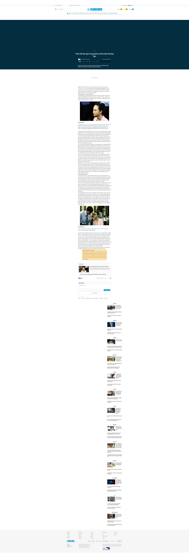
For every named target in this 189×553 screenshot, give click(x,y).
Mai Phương (100, 234)
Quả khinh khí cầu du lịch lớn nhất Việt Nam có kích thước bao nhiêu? (119, 376)
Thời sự (73, 13)
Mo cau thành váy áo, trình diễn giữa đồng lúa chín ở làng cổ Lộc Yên (114, 364)
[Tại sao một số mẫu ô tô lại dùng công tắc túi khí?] (111, 499)
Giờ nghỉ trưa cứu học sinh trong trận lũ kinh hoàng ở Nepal (114, 333)
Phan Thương (83, 59)
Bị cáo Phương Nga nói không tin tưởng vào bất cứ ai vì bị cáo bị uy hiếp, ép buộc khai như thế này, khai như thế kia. (100, 269)
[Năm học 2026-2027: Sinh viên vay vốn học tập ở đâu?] (111, 428)
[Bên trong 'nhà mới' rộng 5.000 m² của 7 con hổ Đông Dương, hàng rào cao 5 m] (111, 358)
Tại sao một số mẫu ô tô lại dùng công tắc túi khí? (119, 498)
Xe (114, 495)
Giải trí (101, 13)
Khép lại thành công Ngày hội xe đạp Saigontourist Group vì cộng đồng (113, 367)
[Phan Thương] (79, 59)
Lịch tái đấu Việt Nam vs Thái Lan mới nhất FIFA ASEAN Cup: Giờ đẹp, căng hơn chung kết (114, 455)
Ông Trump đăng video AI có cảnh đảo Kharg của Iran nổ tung (119, 324)
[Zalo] (133, 5)
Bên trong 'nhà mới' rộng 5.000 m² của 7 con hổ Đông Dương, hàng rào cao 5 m (119, 358)
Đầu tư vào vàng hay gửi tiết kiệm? (119, 340)
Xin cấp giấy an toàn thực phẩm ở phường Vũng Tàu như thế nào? (114, 312)
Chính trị (69, 13)
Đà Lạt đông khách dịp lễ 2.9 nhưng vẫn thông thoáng (114, 385)
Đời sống (82, 13)
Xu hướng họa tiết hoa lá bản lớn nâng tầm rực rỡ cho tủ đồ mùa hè (114, 525)
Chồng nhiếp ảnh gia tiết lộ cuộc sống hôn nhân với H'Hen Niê (119, 393)
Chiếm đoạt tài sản (88, 298)
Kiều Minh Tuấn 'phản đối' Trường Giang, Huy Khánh (114, 402)
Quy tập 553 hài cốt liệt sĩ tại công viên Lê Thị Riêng (114, 316)
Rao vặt (115, 534)
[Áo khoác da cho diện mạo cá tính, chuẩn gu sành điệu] (111, 516)
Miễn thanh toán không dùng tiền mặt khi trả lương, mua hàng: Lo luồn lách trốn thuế (114, 347)
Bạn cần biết (72, 5)
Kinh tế (79, 13)
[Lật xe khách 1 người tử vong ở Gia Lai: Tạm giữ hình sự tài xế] (111, 307)
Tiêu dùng (115, 13)
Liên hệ (79, 5)
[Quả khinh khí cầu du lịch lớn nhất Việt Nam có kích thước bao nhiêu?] (111, 376)
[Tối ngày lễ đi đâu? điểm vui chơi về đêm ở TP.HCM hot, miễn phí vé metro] (111, 410)
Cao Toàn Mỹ (105, 298)
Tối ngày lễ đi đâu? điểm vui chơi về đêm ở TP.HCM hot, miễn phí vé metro (118, 411)
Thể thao (103, 13)
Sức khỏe (85, 13)
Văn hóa (97, 13)
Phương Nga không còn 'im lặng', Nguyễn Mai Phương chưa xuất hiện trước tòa (94, 124)
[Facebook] (130, 5)
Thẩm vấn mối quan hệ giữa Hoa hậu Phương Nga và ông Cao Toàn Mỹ (93, 228)
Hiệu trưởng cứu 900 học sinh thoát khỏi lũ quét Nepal (114, 329)
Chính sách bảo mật (105, 541)
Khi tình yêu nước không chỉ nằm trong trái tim (114, 416)
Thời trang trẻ (119, 13)
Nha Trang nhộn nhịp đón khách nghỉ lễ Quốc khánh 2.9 (114, 381)
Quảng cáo (92, 541)
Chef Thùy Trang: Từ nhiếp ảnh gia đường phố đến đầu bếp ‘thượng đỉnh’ (114, 398)
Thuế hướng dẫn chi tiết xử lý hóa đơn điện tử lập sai (114, 350)
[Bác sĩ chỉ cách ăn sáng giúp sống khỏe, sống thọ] (111, 464)
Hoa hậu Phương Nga (95, 298)
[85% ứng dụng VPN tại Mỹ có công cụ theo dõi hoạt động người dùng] (111, 481)
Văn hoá (92, 534)
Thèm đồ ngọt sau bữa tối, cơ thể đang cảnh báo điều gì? (114, 473)
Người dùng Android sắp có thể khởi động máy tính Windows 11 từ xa (114, 490)
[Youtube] (128, 5)
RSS (95, 541)
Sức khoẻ (80, 534)
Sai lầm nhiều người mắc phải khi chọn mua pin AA (113, 487)
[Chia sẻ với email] (89, 61)
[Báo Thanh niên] (70, 541)
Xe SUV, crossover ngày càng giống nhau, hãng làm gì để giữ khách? (113, 504)
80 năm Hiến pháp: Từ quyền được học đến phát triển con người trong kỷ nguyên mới (114, 437)
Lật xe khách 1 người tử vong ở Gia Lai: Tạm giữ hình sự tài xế (119, 307)
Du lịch (95, 13)
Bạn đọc (115, 532)
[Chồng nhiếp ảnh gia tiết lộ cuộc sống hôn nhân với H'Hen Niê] (111, 393)
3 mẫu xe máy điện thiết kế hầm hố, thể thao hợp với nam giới (114, 508)
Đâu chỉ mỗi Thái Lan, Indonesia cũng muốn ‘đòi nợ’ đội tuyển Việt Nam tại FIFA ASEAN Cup (114, 451)
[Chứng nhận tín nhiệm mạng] (106, 549)
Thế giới (76, 13)
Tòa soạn (99, 541)
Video (112, 13)
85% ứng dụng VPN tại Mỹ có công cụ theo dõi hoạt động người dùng (119, 481)
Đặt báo (88, 541)
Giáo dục (91, 13)
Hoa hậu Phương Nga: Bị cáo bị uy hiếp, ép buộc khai (99, 266)
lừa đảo (79, 298)
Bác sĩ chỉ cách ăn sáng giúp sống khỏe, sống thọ (119, 463)
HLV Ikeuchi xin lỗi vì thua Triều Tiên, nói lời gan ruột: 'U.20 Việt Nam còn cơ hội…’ (119, 445)
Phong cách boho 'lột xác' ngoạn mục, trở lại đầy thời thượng (114, 521)
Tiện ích (76, 5)
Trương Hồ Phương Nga (83, 88)
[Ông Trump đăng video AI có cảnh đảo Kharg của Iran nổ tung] (111, 324)
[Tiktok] (131, 5)
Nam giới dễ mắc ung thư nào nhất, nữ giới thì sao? (114, 470)
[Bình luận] (94, 61)
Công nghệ (107, 13)
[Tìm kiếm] (59, 9)
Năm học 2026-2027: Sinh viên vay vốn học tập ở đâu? (119, 428)
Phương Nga (83, 298)
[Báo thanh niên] (94, 9)
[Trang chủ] (67, 13)
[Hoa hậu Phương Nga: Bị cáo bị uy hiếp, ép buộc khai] (84, 269)
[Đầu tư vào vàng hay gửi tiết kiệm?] (111, 341)
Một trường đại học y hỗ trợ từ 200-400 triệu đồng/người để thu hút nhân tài (114, 433)
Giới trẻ (88, 13)
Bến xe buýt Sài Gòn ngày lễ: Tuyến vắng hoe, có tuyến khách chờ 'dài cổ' (114, 420)
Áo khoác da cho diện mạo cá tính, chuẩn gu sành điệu (119, 516)
